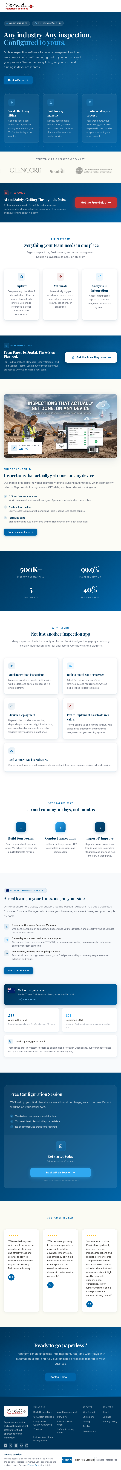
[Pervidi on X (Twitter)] (11, 1445)
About (106, 1412)
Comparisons (89, 1431)
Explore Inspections (19, 532)
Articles (86, 1426)
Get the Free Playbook (91, 357)
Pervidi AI (62, 1416)
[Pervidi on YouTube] (21, 1445)
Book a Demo (16, 80)
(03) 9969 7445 (27, 999)
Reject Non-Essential (84, 1459)
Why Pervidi (89, 1412)
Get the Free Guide (93, 202)
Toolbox (37, 1429)
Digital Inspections (42, 1412)
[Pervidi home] (19, 6)
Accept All (67, 1459)
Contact (107, 1416)
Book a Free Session (58, 1172)
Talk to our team (17, 970)
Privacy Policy (110, 1421)
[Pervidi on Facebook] (16, 1445)
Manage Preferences (106, 1459)
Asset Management (67, 1412)
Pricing (86, 1421)
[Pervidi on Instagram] (26, 1445)
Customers (88, 1416)
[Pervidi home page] (16, 1418)
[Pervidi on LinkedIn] (5, 1445)
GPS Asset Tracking (43, 1416)
